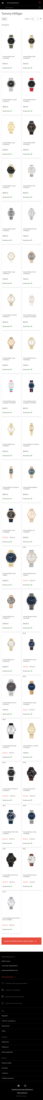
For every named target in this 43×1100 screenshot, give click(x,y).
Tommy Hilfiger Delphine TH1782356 (30, 488)
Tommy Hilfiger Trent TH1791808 (8, 531)
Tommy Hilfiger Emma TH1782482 (29, 272)
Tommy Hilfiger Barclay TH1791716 (9, 746)
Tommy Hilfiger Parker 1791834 (9, 574)
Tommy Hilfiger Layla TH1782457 (8, 359)
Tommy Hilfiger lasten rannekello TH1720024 (9, 402)
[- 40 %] (32, 570)
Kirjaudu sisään (6, 1063)
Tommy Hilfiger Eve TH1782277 (8, 617)
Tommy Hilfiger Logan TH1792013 (9, 186)
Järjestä (27, 19)
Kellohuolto (5, 1042)
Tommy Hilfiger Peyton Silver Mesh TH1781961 (11, 919)
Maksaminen (6, 1026)
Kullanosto (5, 1047)
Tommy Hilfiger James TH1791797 (29, 660)
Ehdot (4, 1031)
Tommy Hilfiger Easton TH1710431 (9, 703)
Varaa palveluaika (8, 977)
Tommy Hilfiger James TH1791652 (29, 703)
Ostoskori (5, 1068)
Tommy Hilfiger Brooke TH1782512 (29, 229)
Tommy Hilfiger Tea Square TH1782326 (31, 445)
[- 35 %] (32, 872)
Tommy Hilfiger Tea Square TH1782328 (10, 488)
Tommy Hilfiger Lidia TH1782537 (29, 186)
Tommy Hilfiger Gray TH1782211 (8, 445)
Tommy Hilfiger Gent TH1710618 (8, 57)
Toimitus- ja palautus (8, 1021)
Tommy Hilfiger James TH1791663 (29, 832)
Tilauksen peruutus (8, 1078)
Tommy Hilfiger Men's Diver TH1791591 (10, 832)
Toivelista (5, 1073)
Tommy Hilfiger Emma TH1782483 (29, 359)
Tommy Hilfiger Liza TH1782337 (29, 531)
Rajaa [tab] (4, 19)
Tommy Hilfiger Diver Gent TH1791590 (10, 875)
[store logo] (12, 3)
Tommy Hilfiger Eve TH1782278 (8, 660)
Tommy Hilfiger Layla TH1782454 (8, 272)
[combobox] (21, 7)
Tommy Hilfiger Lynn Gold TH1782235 (30, 746)
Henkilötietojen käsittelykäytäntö (22, 1089)
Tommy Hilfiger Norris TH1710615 (29, 100)
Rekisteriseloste (22, 1093)
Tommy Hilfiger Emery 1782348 (29, 574)
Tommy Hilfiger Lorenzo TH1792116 (9, 100)
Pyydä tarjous (6, 961)
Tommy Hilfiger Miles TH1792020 (29, 143)
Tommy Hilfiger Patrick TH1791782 (30, 617)
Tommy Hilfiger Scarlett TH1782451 (9, 315)
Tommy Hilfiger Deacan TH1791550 (30, 875)
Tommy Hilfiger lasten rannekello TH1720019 (29, 402)
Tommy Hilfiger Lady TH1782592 (8, 143)
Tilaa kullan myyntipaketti (10, 965)
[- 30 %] (32, 656)
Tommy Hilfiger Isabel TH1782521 (8, 229)
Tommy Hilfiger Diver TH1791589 (29, 789)
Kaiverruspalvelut (7, 1052)
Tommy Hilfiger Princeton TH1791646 (10, 789)
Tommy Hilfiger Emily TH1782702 (29, 57)
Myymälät (5, 1016)
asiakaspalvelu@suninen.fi (10, 970)
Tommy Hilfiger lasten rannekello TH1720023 (29, 315)
